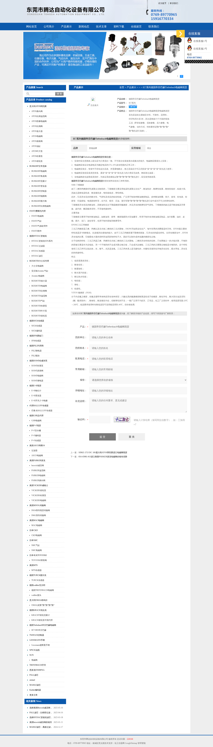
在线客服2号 (199, 48)
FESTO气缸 (36, 221)
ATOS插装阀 (37, 141)
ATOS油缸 (36, 146)
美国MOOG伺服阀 (37, 505)
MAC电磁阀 (36, 525)
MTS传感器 (36, 570)
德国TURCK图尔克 (37, 575)
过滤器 (34, 450)
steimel (32, 680)
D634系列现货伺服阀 (40, 510)
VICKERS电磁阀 (38, 500)
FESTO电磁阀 (37, 216)
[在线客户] (180, 33)
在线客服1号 (199, 41)
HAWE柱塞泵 (37, 366)
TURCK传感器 (37, 580)
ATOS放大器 (37, 131)
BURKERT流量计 (39, 181)
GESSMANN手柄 (37, 640)
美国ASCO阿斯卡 (37, 445)
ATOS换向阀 (37, 111)
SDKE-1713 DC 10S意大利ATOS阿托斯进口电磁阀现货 (103, 452)
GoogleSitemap (131, 743)
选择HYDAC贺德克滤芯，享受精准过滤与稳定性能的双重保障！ (41, 717)
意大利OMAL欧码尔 (38, 600)
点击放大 (95, 105)
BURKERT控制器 (39, 191)
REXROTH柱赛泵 (39, 306)
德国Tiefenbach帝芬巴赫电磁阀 (42, 625)
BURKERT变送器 (39, 186)
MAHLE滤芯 (35, 685)
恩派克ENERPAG (37, 670)
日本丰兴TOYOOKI (38, 555)
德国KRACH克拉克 (38, 610)
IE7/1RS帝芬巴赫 (38, 630)
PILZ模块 (35, 356)
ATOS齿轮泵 (37, 161)
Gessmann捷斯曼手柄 (40, 645)
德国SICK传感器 (36, 321)
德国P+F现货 (35, 425)
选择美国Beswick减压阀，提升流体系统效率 (40, 708)
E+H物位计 (36, 390)
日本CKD (33, 530)
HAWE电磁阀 (37, 375)
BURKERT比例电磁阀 (41, 206)
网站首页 (31, 26)
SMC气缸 (35, 545)
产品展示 (66, 26)
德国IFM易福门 (36, 336)
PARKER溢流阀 (38, 470)
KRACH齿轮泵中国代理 (42, 620)
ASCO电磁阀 (37, 455)
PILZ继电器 (36, 351)
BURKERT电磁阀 (39, 171)
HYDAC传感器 (38, 251)
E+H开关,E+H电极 (39, 400)
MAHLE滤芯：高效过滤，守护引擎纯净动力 (41, 727)
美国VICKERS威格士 (38, 485)
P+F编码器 (36, 435)
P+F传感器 (36, 440)
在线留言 (136, 26)
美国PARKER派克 (37, 460)
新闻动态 (84, 26)
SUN (31, 655)
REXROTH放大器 (39, 281)
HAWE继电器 (37, 380)
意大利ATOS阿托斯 (38, 106)
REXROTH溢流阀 (39, 296)
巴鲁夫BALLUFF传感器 (41, 410)
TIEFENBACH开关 (37, 665)
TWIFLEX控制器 (36, 635)
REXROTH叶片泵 (39, 311)
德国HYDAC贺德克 (38, 236)
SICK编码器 (36, 331)
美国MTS (33, 565)
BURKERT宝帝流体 (38, 166)
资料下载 (118, 26)
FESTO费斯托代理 (37, 211)
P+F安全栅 (36, 430)
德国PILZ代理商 (36, 346)
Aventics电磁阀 (37, 276)
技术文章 (101, 26)
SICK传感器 (36, 326)
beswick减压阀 (37, 465)
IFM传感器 (36, 341)
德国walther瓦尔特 (37, 585)
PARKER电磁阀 (38, 475)
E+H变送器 (36, 395)
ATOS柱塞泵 (37, 156)
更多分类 (33, 695)
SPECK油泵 (34, 650)
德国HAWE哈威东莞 (38, 361)
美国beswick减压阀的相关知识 (40, 722)
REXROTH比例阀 (39, 291)
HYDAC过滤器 (38, 246)
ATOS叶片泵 (37, 151)
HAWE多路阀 (37, 371)
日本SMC (33, 540)
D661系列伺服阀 (38, 515)
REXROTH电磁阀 (39, 286)
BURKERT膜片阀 (39, 201)
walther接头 (36, 595)
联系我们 (153, 26)
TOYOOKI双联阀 (39, 560)
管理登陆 (142, 743)
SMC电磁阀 (36, 550)
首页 (121, 87)
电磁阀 (34, 660)
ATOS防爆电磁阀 (39, 121)
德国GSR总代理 (36, 415)
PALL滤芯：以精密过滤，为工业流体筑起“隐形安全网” (40, 713)
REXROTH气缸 (38, 301)
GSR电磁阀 (36, 420)
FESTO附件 (36, 231)
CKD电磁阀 (36, 535)
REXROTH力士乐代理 (39, 261)
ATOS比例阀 (37, 126)
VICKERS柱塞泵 (38, 495)
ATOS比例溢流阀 (39, 116)
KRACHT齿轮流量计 (40, 615)
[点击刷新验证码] (122, 419)
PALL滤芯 (33, 675)
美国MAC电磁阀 (36, 520)
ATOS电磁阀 (37, 136)
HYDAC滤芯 (37, 256)
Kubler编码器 (35, 690)
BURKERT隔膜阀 (39, 196)
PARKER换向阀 (38, 480)
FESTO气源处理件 (39, 226)
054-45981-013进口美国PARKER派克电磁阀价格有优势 (103, 456)
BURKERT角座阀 (39, 176)
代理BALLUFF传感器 (38, 405)
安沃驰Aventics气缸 (39, 271)
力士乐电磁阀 (37, 266)
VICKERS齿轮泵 (38, 490)
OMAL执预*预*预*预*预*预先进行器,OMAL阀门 (42, 605)
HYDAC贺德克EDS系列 (42, 241)
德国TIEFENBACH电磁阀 (42, 590)
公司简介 (49, 26)
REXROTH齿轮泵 (39, 316)
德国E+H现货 (35, 385)
